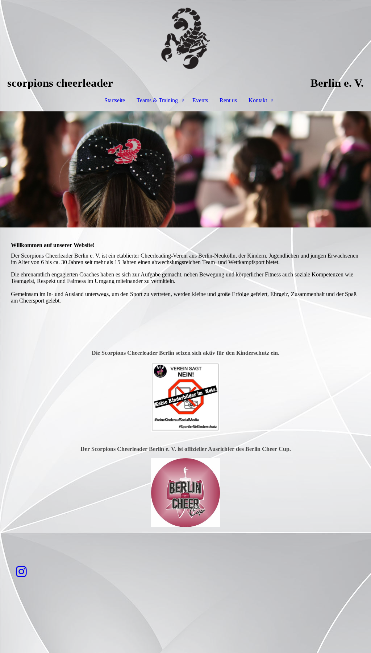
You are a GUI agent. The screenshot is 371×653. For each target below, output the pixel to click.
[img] (185, 38)
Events (200, 100)
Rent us (228, 100)
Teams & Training (157, 100)
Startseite (114, 100)
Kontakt (258, 100)
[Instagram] (21, 572)
